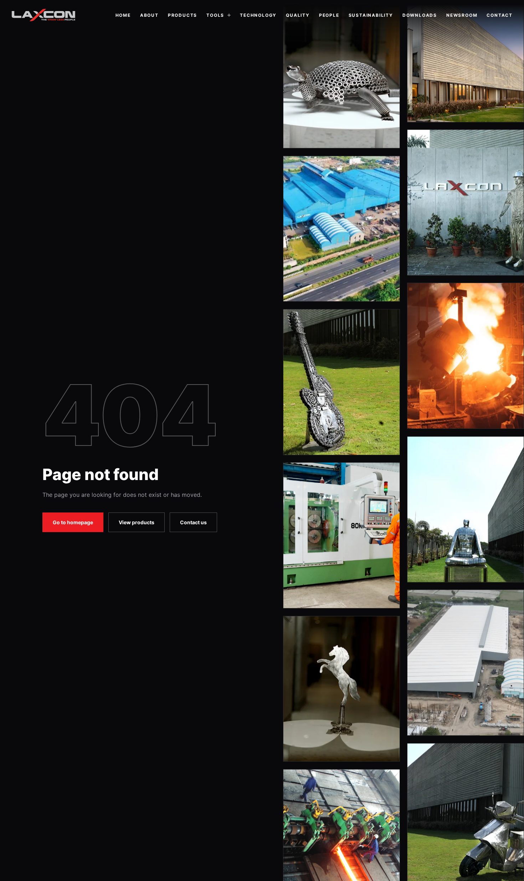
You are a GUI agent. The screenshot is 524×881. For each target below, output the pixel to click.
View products (136, 522)
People (329, 15)
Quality (298, 15)
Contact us (193, 522)
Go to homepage (73, 522)
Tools (215, 15)
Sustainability (371, 15)
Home (123, 15)
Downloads (419, 15)
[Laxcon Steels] (43, 15)
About (149, 15)
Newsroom (461, 15)
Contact (500, 15)
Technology (258, 15)
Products (182, 15)
